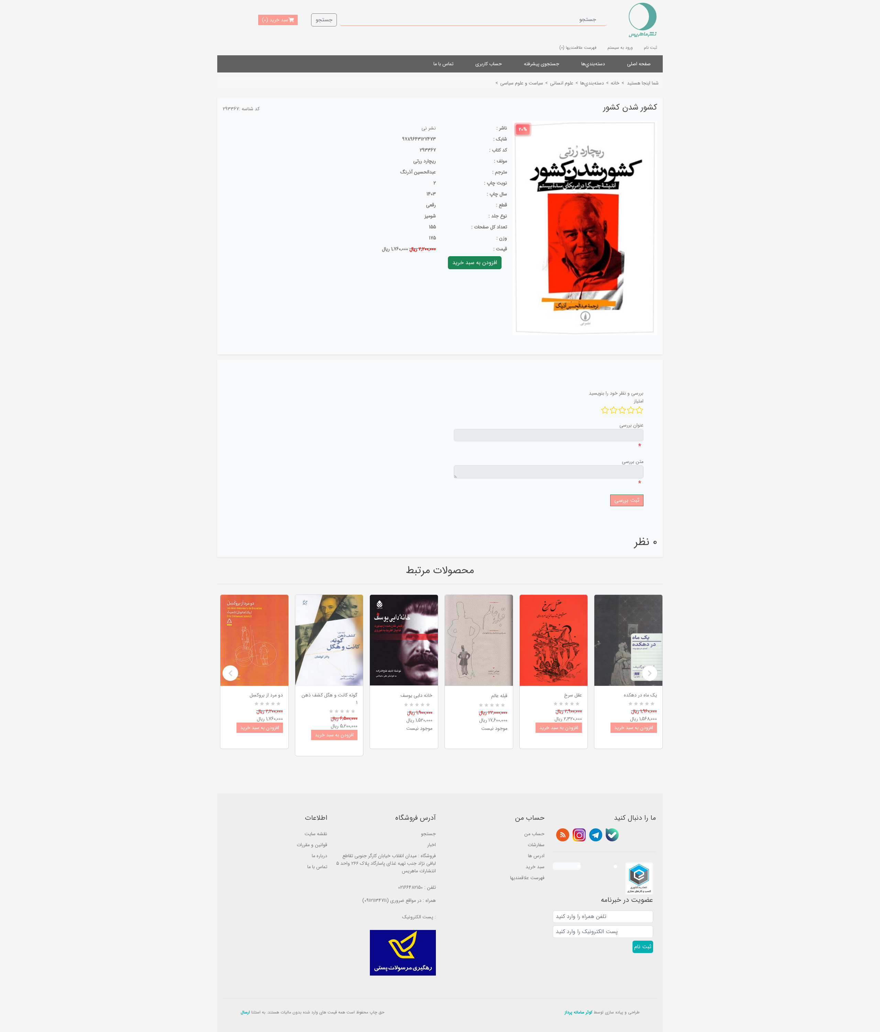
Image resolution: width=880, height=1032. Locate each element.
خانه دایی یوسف (416, 695)
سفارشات (536, 845)
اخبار (431, 845)
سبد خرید (535, 867)
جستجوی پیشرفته (541, 64)
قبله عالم (499, 696)
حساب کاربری (488, 64)
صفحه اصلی (639, 64)
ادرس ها (536, 856)
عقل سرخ (573, 695)
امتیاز (639, 401)
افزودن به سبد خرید (259, 728)
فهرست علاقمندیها (527, 878)
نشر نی (428, 128)
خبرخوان (562, 834)
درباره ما (319, 856)
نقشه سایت (316, 834)
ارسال (245, 1012)
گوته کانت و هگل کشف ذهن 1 (329, 698)
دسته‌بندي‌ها (593, 64)
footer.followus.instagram (579, 834)
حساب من (534, 834)
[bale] (612, 834)
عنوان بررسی (631, 425)
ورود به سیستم (620, 47)
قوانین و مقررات (312, 845)
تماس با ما (443, 64)
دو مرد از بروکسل (266, 695)
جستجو (324, 19)
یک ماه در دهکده (640, 695)
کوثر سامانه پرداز (578, 1012)
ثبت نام (650, 47)
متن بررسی (633, 461)
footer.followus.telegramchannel (595, 834)
